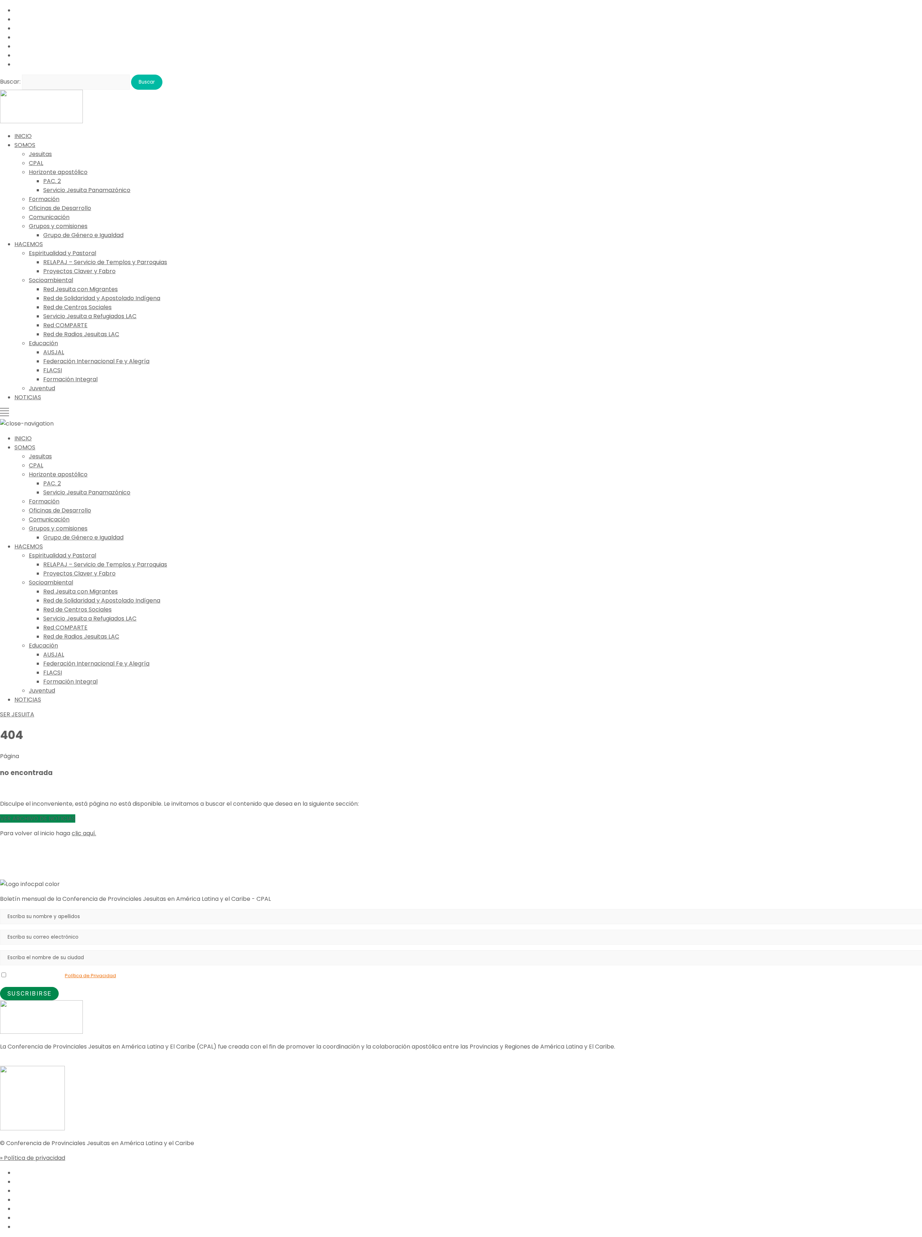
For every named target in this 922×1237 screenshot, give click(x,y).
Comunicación (49, 217)
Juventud (42, 388)
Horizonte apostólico (58, 172)
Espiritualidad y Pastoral (62, 253)
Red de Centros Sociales (77, 307)
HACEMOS (28, 244)
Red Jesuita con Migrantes (80, 289)
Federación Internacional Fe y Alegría (96, 361)
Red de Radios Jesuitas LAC (81, 334)
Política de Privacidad (90, 976)
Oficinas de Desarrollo (60, 208)
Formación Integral (70, 379)
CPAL (36, 163)
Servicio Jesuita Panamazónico (86, 190)
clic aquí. (84, 833)
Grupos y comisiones (58, 226)
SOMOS (24, 145)
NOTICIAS (27, 397)
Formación (44, 199)
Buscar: (10, 81)
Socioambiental (51, 280)
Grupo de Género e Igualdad (83, 235)
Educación (43, 343)
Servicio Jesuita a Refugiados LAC (89, 316)
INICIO (23, 136)
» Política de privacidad (32, 1158)
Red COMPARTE (65, 325)
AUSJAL (53, 352)
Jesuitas (40, 154)
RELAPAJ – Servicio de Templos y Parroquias (105, 262)
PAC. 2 (52, 181)
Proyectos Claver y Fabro (79, 271)
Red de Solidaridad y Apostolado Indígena (101, 298)
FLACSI (52, 370)
